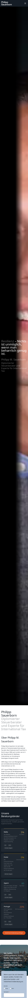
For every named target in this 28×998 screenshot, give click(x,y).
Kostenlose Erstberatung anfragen (14, 933)
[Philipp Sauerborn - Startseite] (6, 3)
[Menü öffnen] (25, 3)
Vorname (6, 992)
